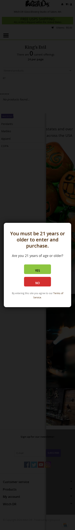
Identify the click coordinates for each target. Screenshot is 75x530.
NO (37, 283)
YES (37, 271)
